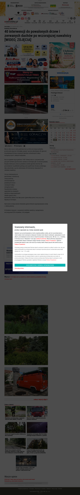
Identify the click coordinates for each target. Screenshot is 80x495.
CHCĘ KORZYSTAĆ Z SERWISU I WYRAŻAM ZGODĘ (40, 265)
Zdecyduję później (19, 268)
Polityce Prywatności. (51, 260)
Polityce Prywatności (51, 240)
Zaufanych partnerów (41, 238)
